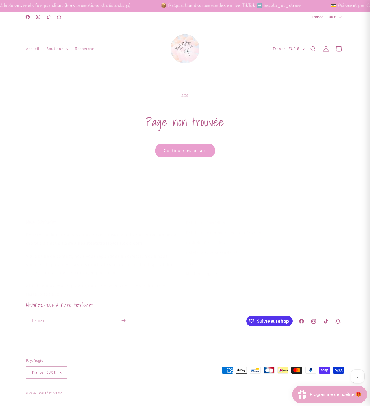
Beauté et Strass (50, 393)
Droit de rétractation (205, 237)
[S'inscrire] (123, 320)
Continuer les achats (185, 150)
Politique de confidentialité (212, 247)
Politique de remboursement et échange (224, 226)
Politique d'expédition (207, 216)
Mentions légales (202, 267)
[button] (57, 48)
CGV (190, 257)
